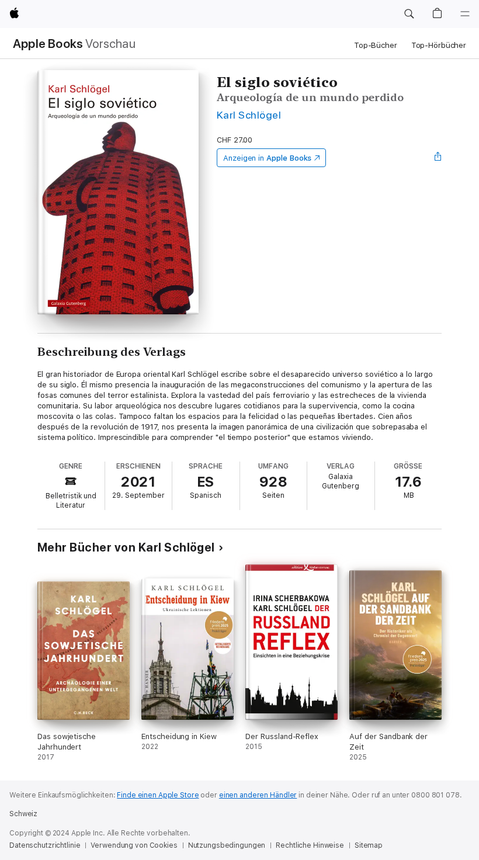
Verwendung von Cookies (134, 845)
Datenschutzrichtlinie (44, 845)
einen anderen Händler (258, 795)
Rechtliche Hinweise (310, 845)
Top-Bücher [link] (375, 45)
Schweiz (23, 814)
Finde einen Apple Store (158, 795)
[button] (409, 14)
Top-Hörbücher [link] (438, 45)
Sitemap (369, 845)
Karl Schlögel (249, 115)
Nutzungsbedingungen (227, 845)
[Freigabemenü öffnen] (438, 157)
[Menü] (465, 14)
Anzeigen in (267, 158)
